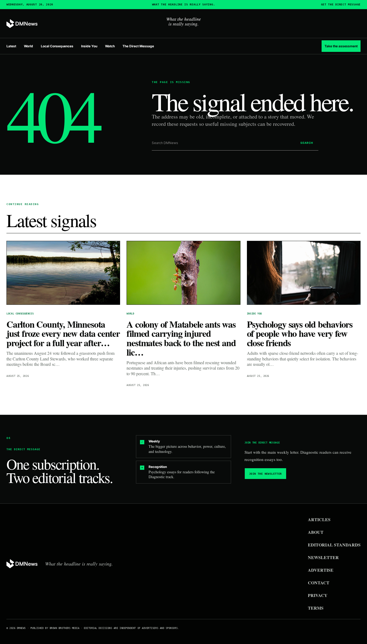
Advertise (320, 570)
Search (306, 142)
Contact (318, 582)
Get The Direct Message (341, 4)
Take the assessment (341, 46)
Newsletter (323, 557)
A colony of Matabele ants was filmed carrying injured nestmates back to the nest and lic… (181, 338)
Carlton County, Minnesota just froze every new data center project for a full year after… (63, 333)
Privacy (318, 595)
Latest (11, 46)
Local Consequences (57, 46)
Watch (110, 46)
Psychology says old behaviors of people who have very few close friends (299, 333)
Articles (319, 519)
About (315, 532)
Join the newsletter (265, 473)
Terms (315, 608)
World (28, 46)
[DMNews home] (22, 23)
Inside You (89, 46)
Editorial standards (334, 545)
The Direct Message (138, 46)
